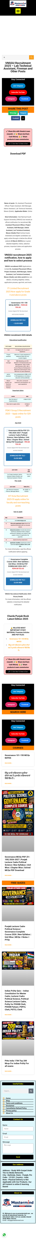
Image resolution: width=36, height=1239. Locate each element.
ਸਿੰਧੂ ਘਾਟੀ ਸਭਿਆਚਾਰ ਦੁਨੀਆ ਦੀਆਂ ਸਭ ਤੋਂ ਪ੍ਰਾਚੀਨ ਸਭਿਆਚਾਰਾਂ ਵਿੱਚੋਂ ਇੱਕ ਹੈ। (17, 775)
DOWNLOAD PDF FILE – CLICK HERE (18, 321)
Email (5, 1134)
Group (14, 410)
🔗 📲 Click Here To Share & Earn (18, 143)
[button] (18, 11)
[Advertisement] (18, 34)
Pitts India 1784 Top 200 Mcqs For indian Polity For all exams (17, 1063)
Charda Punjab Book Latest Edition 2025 (18, 617)
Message (6, 1142)
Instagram (11, 99)
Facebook (25, 99)
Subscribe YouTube (18, 92)
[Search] (31, 1091)
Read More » (8, 763)
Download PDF (18, 153)
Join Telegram (18, 86)
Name (5, 1125)
